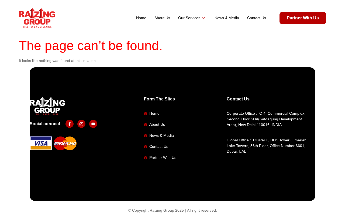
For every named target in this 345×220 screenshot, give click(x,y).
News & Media (227, 18)
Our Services (189, 18)
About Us (162, 18)
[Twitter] (81, 124)
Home (141, 18)
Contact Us (256, 18)
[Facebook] (69, 124)
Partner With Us (303, 18)
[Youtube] (93, 124)
